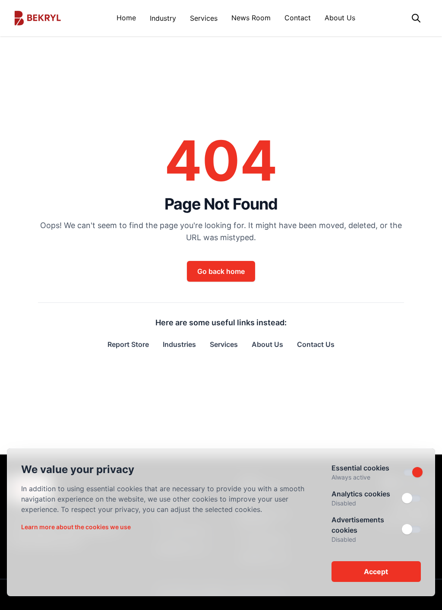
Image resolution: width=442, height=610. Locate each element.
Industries (179, 344)
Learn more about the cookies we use (76, 527)
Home (126, 17)
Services (204, 18)
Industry (163, 18)
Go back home (221, 271)
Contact (297, 17)
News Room (251, 17)
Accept (376, 571)
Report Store (128, 344)
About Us (340, 17)
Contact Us (316, 344)
